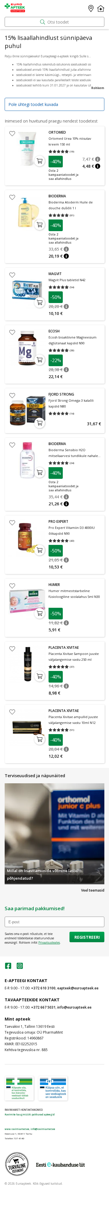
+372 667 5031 (43, 1007)
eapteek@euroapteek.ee (78, 988)
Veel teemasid (92, 890)
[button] (97, 159)
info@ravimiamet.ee (43, 1129)
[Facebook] (8, 967)
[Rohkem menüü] (100, 8)
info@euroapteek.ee (74, 1007)
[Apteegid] (91, 8)
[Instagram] (19, 967)
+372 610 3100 (43, 988)
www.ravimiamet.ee (17, 1129)
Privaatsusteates (49, 942)
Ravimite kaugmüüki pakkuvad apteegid (30, 1114)
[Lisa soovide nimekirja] (12, 133)
